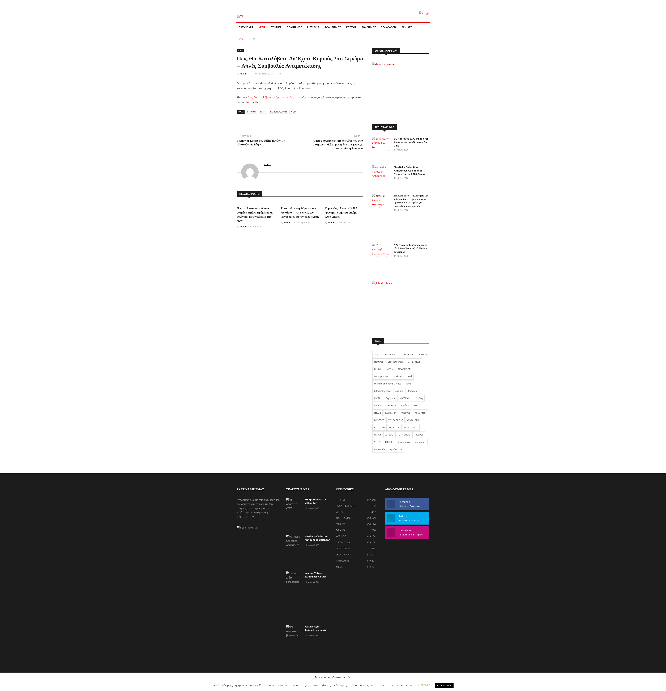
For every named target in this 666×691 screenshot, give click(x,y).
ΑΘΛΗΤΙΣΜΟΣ (333, 27)
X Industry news (382, 390)
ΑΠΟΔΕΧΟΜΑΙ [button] (444, 685)
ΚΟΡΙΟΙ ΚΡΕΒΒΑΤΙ (278, 111)
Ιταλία (377, 412)
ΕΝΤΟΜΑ (251, 111)
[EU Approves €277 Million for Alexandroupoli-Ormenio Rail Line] (381, 149)
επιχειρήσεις (403, 441)
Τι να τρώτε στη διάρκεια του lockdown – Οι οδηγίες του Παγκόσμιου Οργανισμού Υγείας (300, 212)
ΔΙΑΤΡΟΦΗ (405, 398)
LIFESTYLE (313, 27)
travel (408, 383)
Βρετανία (412, 390)
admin (243, 73)
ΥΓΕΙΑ (262, 27)
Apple (377, 354)
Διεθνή (419, 398)
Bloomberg (390, 354)
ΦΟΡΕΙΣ (388, 441)
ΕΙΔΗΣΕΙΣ (378, 405)
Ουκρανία (379, 427)
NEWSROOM (404, 369)
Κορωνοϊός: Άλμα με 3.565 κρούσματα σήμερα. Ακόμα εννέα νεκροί (341, 212)
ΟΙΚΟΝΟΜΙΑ (245, 27)
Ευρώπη (404, 405)
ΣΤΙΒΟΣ (389, 434)
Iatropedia (252, 102)
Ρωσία (377, 434)
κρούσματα (396, 449)
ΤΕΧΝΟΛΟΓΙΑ (389, 27)
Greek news (414, 361)
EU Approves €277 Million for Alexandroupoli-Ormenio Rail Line (411, 142)
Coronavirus (407, 354)
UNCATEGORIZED (346, 506)
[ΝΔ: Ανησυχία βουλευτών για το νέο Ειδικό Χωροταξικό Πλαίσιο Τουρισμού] (381, 257)
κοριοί (263, 111)
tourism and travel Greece (387, 383)
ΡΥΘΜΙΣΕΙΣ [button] (424, 685)
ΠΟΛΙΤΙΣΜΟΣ (294, 27)
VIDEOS (340, 512)
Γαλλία (377, 398)
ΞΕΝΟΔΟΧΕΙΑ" (395, 420)
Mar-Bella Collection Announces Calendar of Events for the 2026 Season (410, 170)
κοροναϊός (420, 441)
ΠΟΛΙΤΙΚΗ (394, 427)
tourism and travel (402, 376)
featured (378, 361)
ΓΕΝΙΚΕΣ (407, 27)
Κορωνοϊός (420, 412)
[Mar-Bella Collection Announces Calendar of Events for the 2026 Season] (381, 177)
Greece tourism (395, 361)
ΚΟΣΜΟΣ (351, 27)
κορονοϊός (379, 449)
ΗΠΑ (415, 405)
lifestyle (378, 369)
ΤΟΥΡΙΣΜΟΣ (369, 27)
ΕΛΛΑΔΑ (392, 405)
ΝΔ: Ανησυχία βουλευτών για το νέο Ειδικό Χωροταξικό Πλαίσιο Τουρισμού (410, 248)
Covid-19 (422, 354)
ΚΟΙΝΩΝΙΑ (390, 412)
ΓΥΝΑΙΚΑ (276, 27)
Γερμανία (391, 398)
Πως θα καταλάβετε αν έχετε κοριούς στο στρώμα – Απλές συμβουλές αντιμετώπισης (299, 97)
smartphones (381, 376)
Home (240, 39)
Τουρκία (418, 434)
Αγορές (399, 390)
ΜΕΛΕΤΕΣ (379, 420)
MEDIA (390, 369)
